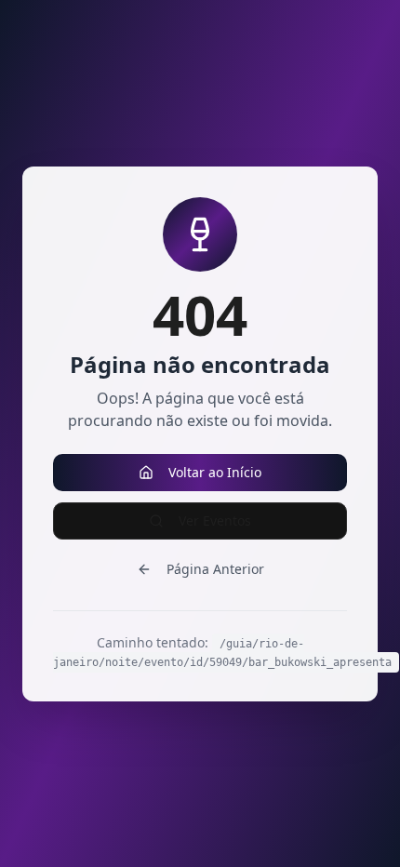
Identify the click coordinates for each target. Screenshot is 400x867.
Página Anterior (215, 569)
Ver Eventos (215, 520)
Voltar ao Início (214, 472)
